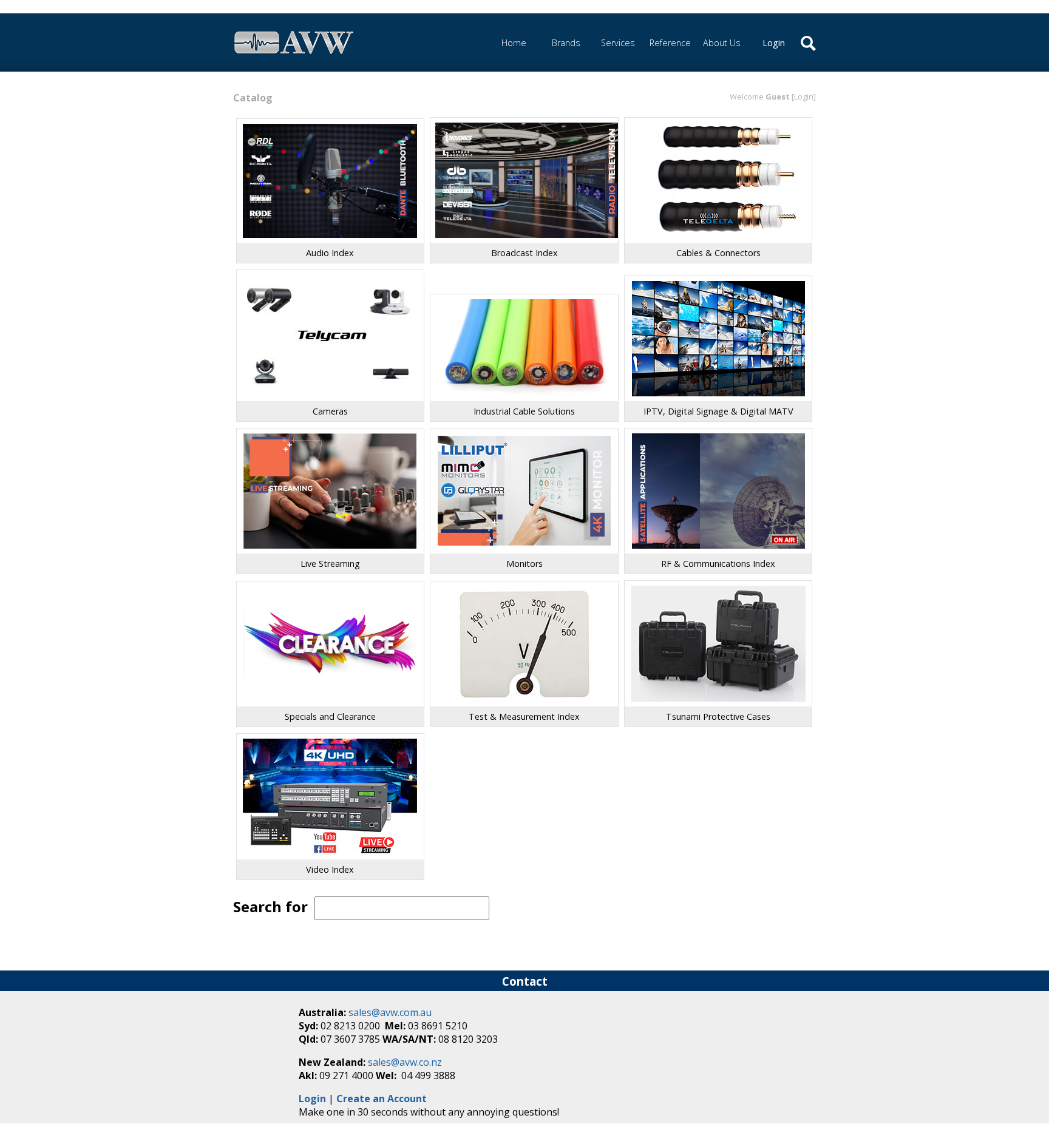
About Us (722, 43)
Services (618, 43)
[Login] (804, 96)
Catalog (253, 97)
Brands (566, 43)
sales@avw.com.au (390, 1012)
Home (513, 43)
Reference (670, 43)
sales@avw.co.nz (405, 1062)
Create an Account (381, 1098)
